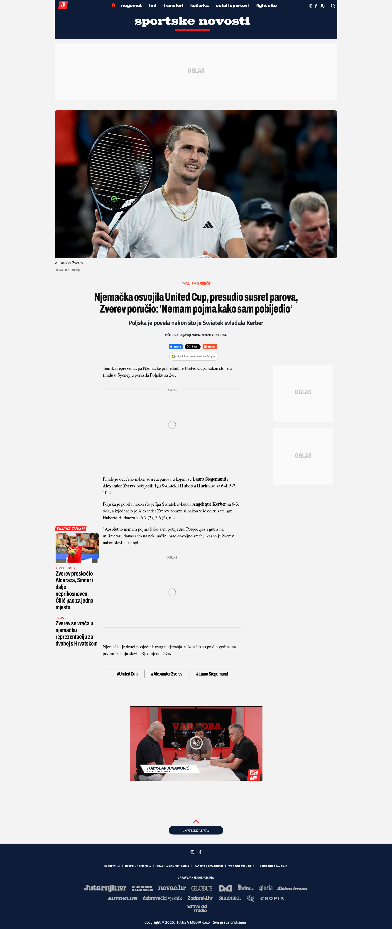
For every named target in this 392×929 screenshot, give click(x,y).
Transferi (173, 5)
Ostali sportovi (232, 5)
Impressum (112, 866)
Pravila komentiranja (173, 866)
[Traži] (333, 6)
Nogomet (131, 5)
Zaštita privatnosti (209, 866)
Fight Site (266, 5)
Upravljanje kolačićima (196, 877)
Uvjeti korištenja (138, 866)
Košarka (199, 5)
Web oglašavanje (241, 866)
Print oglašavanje (273, 866)
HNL (152, 5)
